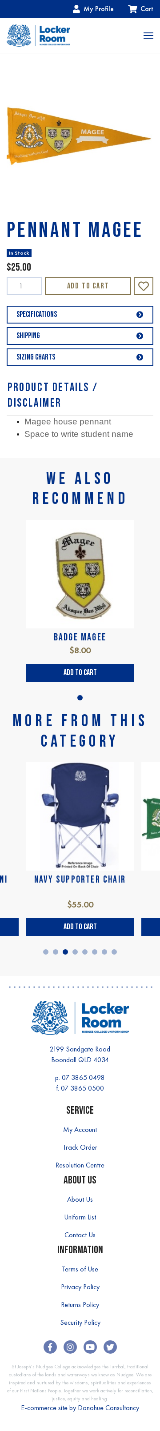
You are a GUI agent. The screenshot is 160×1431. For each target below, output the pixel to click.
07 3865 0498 (83, 1077)
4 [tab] (75, 952)
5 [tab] (85, 952)
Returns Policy (80, 1304)
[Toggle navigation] (148, 35)
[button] (143, 286)
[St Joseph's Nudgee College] (38, 35)
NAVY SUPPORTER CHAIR (80, 880)
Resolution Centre (80, 1165)
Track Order (80, 1147)
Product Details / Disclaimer (53, 395)
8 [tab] (114, 952)
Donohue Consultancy (108, 1407)
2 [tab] (55, 952)
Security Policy (80, 1322)
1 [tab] (80, 697)
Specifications (36, 314)
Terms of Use (80, 1269)
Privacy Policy (80, 1287)
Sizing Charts (35, 357)
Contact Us (80, 1235)
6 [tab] (94, 952)
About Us (80, 1199)
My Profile (99, 8)
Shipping (28, 335)
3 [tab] (65, 952)
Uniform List (80, 1217)
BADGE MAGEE (80, 638)
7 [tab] (104, 952)
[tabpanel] (80, 601)
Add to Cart (88, 286)
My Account (80, 1129)
